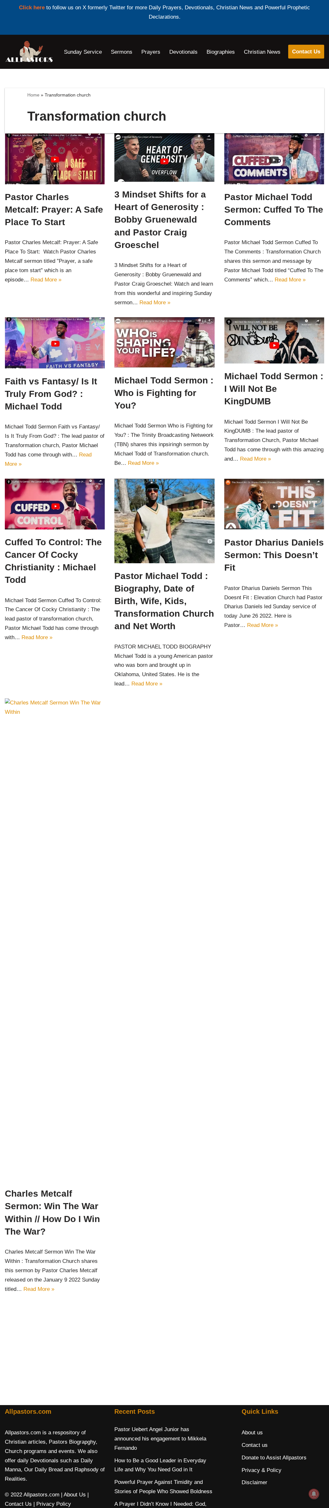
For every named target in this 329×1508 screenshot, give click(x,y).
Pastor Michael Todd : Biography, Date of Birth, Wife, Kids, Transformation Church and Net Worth (164, 601)
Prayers (150, 52)
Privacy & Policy (261, 1470)
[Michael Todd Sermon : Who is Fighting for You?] (164, 342)
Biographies (221, 52)
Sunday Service (83, 52)
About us (252, 1433)
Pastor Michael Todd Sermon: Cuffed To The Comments (273, 209)
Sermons (121, 52)
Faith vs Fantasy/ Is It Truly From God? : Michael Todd (51, 393)
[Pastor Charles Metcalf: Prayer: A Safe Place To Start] (55, 158)
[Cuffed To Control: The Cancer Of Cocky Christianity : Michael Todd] (55, 504)
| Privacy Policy (52, 1504)
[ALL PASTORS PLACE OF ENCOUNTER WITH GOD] (29, 52)
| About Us (73, 1495)
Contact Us (306, 52)
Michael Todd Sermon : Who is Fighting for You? (163, 392)
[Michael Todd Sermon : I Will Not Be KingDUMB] (274, 340)
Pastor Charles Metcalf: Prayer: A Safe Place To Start (54, 209)
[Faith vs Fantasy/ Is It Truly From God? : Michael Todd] (55, 343)
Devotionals (183, 52)
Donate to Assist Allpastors (274, 1458)
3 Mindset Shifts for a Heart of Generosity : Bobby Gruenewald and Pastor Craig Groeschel (160, 219)
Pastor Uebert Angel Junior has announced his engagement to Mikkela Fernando (160, 1438)
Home (33, 94)
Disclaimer (254, 1482)
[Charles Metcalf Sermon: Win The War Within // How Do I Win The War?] (55, 939)
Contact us (255, 1445)
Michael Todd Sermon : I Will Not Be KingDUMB (273, 388)
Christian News (262, 52)
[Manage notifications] (314, 1494)
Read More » (46, 280)
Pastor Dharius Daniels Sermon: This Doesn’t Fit (274, 555)
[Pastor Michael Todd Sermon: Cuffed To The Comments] (274, 158)
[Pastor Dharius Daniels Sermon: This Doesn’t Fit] (274, 504)
